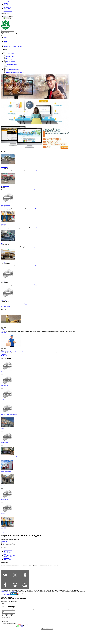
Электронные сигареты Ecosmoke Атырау (11, 456)
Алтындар (3, 262)
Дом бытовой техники (6, 400)
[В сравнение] (1, 374)
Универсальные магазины (12, 69)
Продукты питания (10, 61)
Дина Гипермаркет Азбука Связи (9, 414)
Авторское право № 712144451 (8, 591)
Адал (2, 243)
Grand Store (3, 300)
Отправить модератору (47, 628)
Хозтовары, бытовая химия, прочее (15, 72)
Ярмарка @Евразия (5, 205)
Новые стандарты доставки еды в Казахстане (12, 351)
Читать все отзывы (5, 306)
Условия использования (9, 555)
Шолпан (3, 428)
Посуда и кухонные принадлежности (15, 58)
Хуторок (3, 513)
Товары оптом (9, 66)
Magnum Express (5, 186)
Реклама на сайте (8, 550)
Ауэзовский (4, 281)
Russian (10, 16)
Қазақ (9, 18)
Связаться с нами (8, 556)
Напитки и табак (10, 56)
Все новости (4, 355)
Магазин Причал (5, 442)
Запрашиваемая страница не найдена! (13, 46)
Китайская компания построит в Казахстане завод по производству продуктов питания (22, 329)
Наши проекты (7, 552)
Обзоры (5, 41)
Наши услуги (7, 551)
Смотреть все (4, 532)
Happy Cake (3, 224)
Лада (2, 371)
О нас (5, 554)
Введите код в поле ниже (9, 623)
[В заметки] (2, 374)
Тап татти (3, 485)
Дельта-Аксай (4, 167)
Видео (5, 42)
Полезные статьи (8, 40)
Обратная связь (7, 559)
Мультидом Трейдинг (6, 471)
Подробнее (3, 332)
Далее (37, 170)
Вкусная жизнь (4, 499)
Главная (5, 37)
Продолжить (4, 541)
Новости (6, 38)
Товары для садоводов (11, 64)
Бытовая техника (10, 53)
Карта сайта (6, 558)
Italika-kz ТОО (4, 385)
